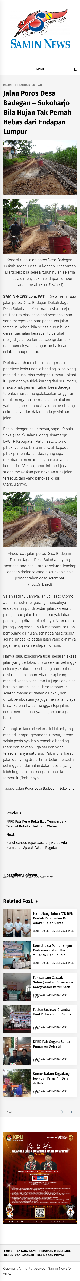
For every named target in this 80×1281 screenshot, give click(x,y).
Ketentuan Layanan (19, 1254)
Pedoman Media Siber (56, 1250)
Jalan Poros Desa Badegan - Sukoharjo (44, 788)
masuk (23, 877)
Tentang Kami (25, 1250)
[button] (75, 70)
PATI (39, 85)
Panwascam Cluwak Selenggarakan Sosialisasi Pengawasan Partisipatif (53, 982)
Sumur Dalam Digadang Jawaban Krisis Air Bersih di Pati (52, 1078)
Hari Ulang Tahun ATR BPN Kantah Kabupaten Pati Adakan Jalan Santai (53, 918)
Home (8, 1250)
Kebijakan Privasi (51, 1254)
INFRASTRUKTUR (25, 85)
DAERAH (8, 85)
